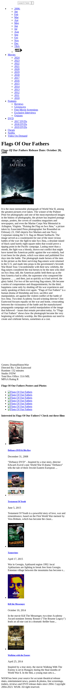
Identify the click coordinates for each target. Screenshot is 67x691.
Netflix (11, 133)
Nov (16, 40)
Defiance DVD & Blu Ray (19, 450)
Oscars (11, 130)
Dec (16, 43)
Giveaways (20, 106)
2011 (16, 95)
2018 (17, 75)
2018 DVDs (20, 124)
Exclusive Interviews (25, 112)
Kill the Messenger (16, 604)
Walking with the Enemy (19, 655)
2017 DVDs (20, 121)
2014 (17, 86)
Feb (16, 14)
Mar (16, 17)
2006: (17, 8)
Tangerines (13, 552)
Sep (16, 34)
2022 (17, 63)
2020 (17, 69)
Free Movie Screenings (26, 109)
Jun (16, 26)
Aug (16, 31)
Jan (16, 11)
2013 (17, 89)
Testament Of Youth (17, 501)
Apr (16, 20)
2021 (17, 66)
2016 (17, 80)
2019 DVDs (20, 127)
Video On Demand (17, 135)
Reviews (18, 104)
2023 (17, 60)
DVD (11, 118)
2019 (17, 72)
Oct (16, 37)
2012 (17, 92)
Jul (15, 29)
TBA (17, 46)
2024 (17, 57)
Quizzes (18, 115)
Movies (11, 54)
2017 (17, 77)
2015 (17, 83)
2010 (17, 98)
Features (12, 101)
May (16, 23)
